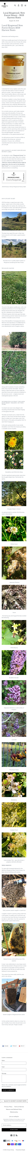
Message (4, 1073)
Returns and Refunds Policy (14, 1109)
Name (3, 1060)
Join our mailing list (14, 1116)
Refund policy (14, 1112)
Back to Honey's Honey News (15, 1101)
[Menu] (25, 5)
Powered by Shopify (20, 1149)
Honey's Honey (10, 1149)
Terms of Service (19, 1106)
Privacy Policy (8, 1106)
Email (3, 1067)
